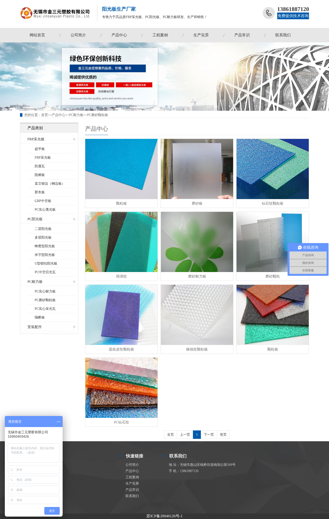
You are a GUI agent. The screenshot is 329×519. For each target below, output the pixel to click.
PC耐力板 (76, 115)
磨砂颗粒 (272, 276)
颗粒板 (121, 203)
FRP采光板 (36, 139)
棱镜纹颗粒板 (197, 349)
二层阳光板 (43, 229)
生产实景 (201, 35)
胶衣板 (40, 192)
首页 (44, 115)
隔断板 (40, 317)
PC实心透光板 (45, 209)
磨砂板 (197, 203)
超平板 (40, 149)
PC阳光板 (35, 219)
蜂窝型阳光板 (45, 246)
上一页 (185, 434)
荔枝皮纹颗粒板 (121, 349)
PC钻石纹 (121, 422)
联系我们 (283, 35)
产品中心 (119, 35)
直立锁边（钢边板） (50, 183)
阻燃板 (40, 175)
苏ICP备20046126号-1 (164, 516)
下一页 (209, 434)
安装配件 (34, 327)
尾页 (223, 434)
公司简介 (78, 35)
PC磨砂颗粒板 (97, 115)
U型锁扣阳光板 (46, 263)
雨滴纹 (121, 276)
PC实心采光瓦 (45, 309)
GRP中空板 (43, 201)
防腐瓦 (40, 166)
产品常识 (242, 35)
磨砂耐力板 (197, 276)
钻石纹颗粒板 (272, 203)
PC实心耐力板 (45, 291)
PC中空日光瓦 (45, 272)
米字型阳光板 (45, 255)
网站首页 (37, 35)
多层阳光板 (43, 237)
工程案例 (160, 35)
